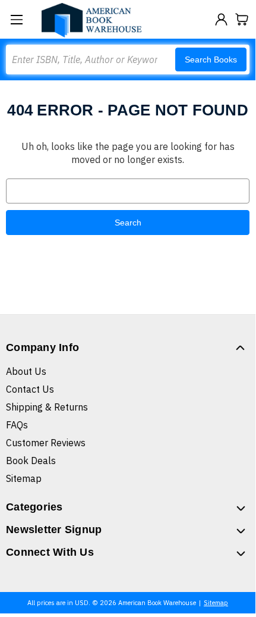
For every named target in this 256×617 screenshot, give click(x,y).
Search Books (211, 59)
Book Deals (31, 460)
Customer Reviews (46, 443)
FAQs (17, 425)
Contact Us (30, 389)
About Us (26, 371)
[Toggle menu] (16, 19)
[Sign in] (221, 19)
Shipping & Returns (47, 407)
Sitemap (24, 478)
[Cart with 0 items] (242, 19)
